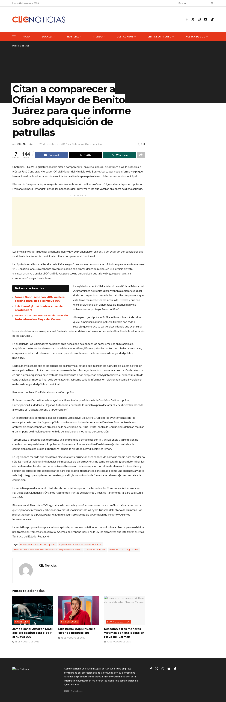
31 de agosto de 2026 (26, 641)
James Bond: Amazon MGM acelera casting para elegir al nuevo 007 (32, 633)
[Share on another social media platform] (141, 155)
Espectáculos (69, 622)
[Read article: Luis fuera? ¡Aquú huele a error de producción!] (78, 610)
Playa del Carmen (118, 622)
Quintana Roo (94, 144)
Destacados (125, 36)
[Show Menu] (14, 37)
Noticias (73, 36)
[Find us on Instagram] (199, 19)
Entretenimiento (159, 36)
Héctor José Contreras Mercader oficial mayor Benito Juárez (48, 549)
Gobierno (24, 45)
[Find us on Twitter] (192, 19)
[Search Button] (211, 3)
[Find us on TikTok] (212, 19)
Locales (47, 36)
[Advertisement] (78, 221)
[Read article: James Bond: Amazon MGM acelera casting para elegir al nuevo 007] (32, 610)
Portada (113, 549)
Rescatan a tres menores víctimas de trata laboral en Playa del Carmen (124, 633)
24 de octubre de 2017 (53, 144)
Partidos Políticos (95, 549)
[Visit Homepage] (38, 19)
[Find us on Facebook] (187, 19)
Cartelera (21, 622)
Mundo (98, 36)
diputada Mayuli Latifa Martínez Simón (80, 544)
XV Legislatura (130, 549)
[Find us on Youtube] (205, 19)
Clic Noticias (25, 144)
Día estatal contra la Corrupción (37, 544)
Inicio (26, 36)
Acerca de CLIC (196, 36)
